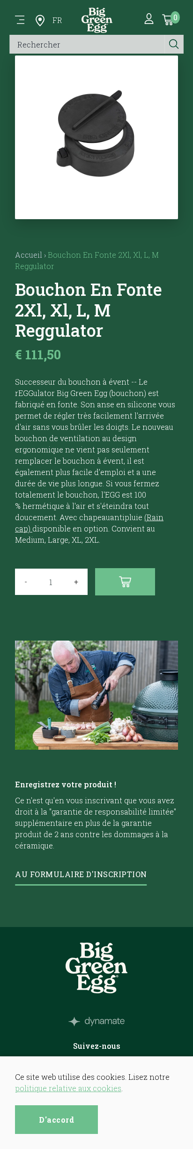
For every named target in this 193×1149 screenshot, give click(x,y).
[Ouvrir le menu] (19, 20)
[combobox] (87, 44)
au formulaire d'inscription (81, 874)
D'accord (56, 1120)
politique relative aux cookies (68, 1088)
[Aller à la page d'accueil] (97, 20)
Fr (57, 20)
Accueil (28, 255)
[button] (97, 208)
